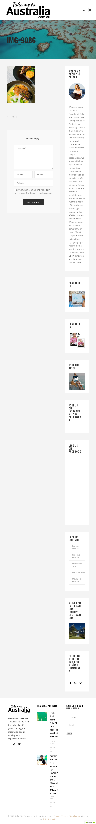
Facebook (77, 259)
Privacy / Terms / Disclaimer (67, 816)
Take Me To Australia (53, 748)
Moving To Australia (76, 580)
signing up (77, 242)
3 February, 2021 (53, 741)
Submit (69, 733)
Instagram (79, 255)
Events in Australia (76, 547)
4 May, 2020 (52, 797)
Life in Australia (78, 572)
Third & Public (49, 819)
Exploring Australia (76, 556)
